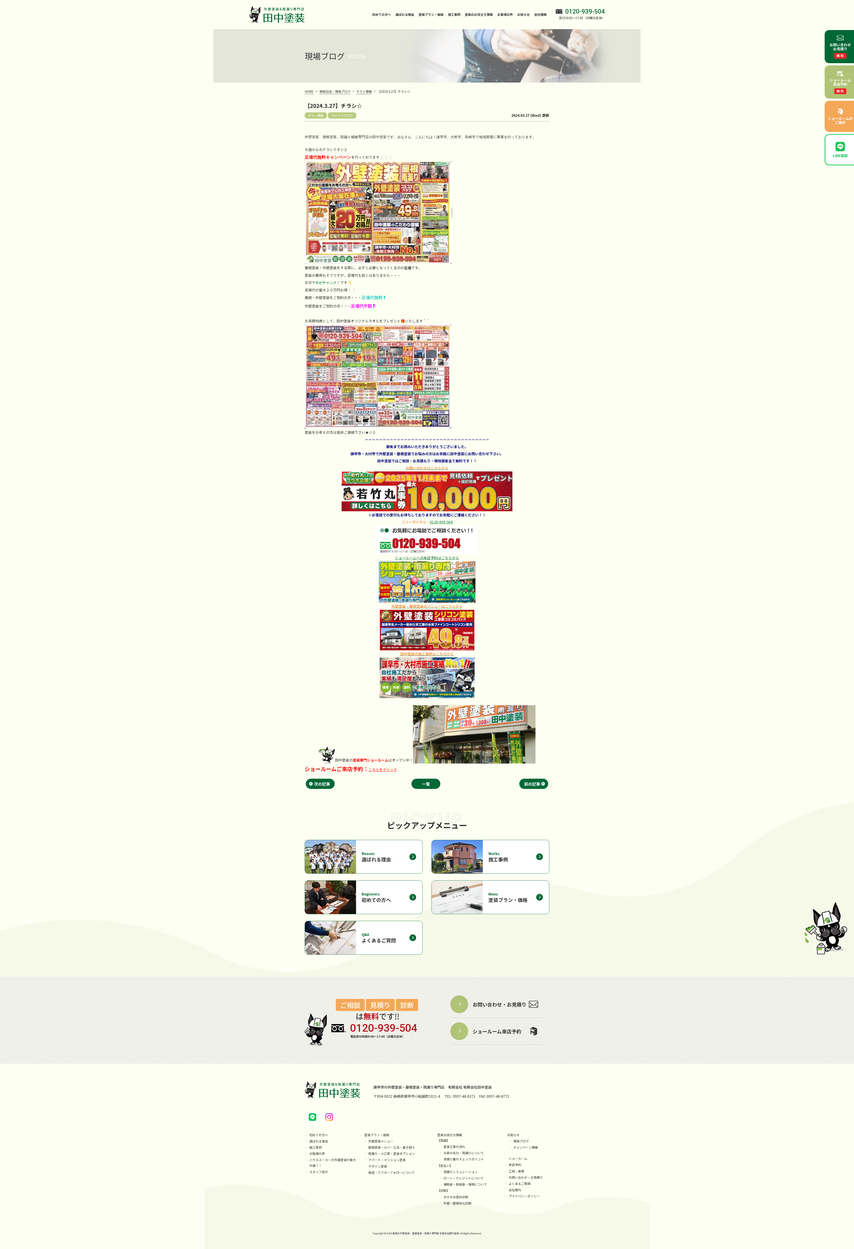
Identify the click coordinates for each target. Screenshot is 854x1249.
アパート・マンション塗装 (387, 1160)
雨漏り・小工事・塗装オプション (391, 1153)
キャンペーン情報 (525, 1147)
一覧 (426, 784)
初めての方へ (381, 14)
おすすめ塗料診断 (455, 1197)
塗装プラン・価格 (376, 1135)
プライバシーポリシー (524, 1196)
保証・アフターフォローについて (391, 1172)
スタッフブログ (342, 115)
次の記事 (322, 784)
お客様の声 (505, 14)
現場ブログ (521, 1141)
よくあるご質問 (519, 1183)
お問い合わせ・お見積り (526, 1177)
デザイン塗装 (377, 1166)
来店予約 (515, 1164)
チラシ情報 (316, 115)
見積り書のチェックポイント (463, 1159)
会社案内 (515, 1190)
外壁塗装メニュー (380, 1141)
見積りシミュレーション (460, 1172)
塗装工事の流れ (454, 1146)
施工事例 (454, 14)
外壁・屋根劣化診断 (457, 1203)
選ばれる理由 (404, 14)
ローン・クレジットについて (463, 1178)
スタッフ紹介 (318, 1172)
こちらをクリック (383, 769)
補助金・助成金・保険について (465, 1184)
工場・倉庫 (516, 1171)
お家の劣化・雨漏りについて (463, 1153)
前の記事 (532, 784)
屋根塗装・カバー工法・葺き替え (391, 1147)
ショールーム (518, 1158)
